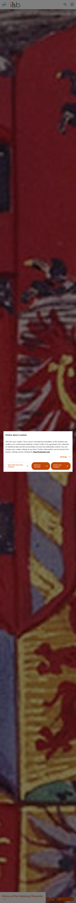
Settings (63, 457)
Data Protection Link (41, 452)
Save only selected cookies (15, 466)
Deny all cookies (37, 466)
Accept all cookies (57, 466)
